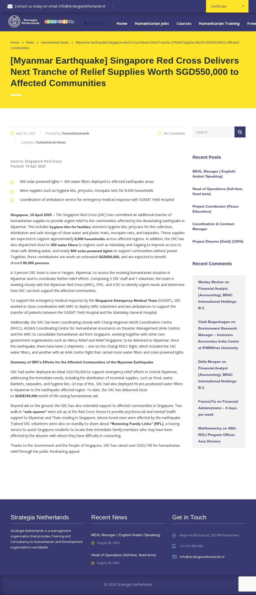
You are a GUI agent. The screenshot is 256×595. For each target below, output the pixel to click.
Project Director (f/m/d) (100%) (218, 241)
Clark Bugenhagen (214, 322)
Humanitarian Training (219, 23)
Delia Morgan (209, 362)
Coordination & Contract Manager (213, 226)
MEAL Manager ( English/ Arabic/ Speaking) (214, 173)
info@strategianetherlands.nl (202, 556)
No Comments (174, 133)
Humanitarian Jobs (152, 23)
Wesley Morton (211, 282)
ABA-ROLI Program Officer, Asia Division (217, 434)
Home (121, 23)
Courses (184, 23)
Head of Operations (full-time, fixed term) (217, 191)
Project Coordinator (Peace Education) (215, 208)
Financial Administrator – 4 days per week (218, 407)
